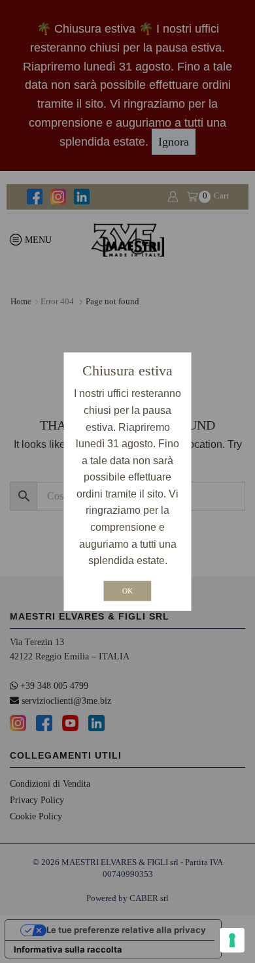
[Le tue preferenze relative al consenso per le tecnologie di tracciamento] (232, 940)
